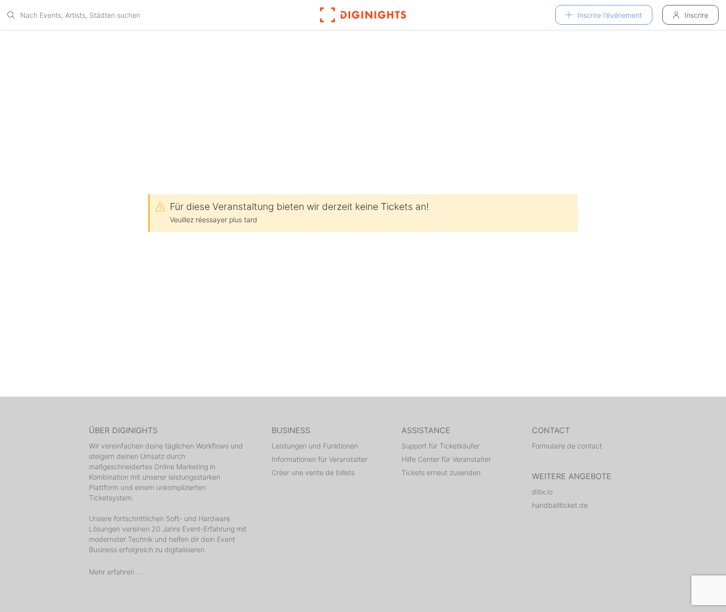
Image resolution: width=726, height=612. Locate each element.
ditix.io (542, 492)
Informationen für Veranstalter (319, 459)
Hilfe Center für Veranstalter (446, 459)
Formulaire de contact (567, 446)
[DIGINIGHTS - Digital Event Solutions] (363, 15)
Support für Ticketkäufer (441, 446)
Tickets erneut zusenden (441, 472)
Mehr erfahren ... (115, 572)
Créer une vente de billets (313, 472)
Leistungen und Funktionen (315, 446)
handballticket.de (560, 505)
